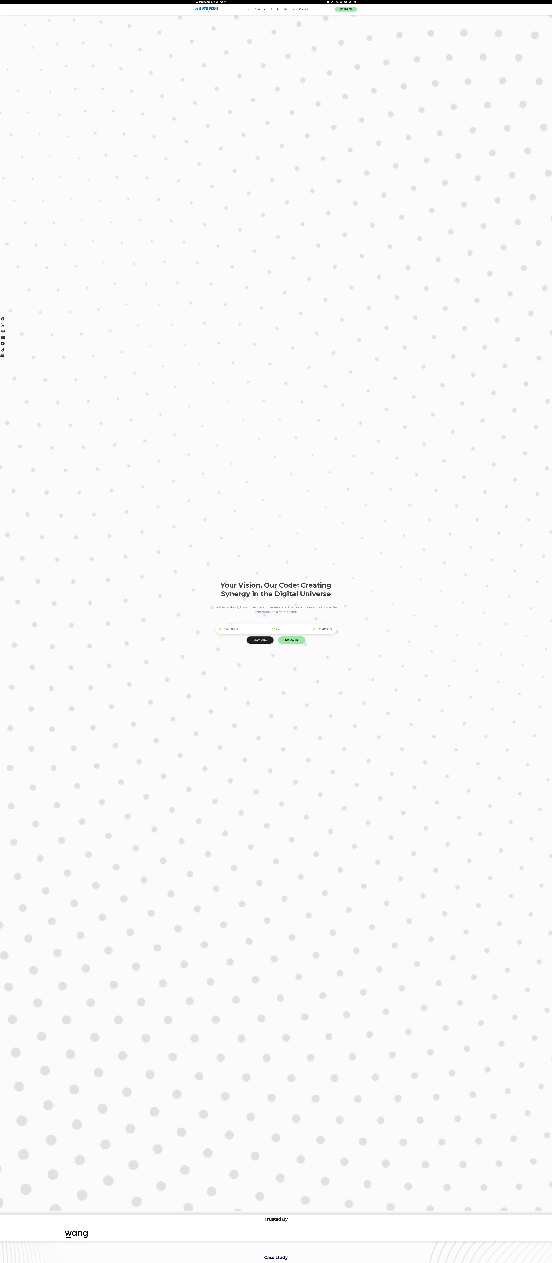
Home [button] (246, 9)
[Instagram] (337, 1)
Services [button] (259, 9)
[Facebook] (328, 1)
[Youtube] (345, 1)
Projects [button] (275, 9)
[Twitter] (332, 1)
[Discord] (354, 1)
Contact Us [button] (305, 9)
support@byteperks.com (213, 1)
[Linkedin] (341, 1)
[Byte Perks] (207, 9)
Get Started (346, 9)
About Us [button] (288, 9)
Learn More (260, 640)
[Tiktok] (350, 1)
